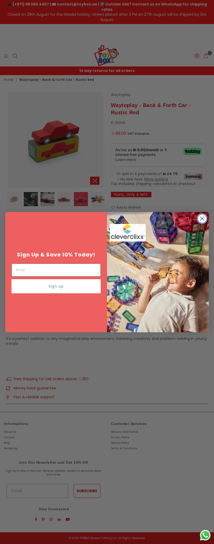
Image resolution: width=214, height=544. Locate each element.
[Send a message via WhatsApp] (205, 535)
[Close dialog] (202, 218)
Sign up (56, 286)
